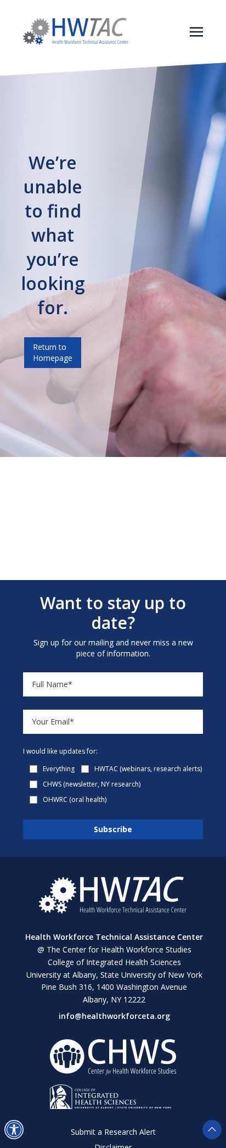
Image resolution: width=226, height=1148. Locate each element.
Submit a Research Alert (113, 1132)
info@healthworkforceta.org (114, 1016)
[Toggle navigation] (196, 31)
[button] (14, 1129)
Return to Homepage (52, 352)
